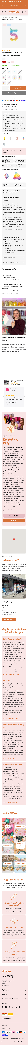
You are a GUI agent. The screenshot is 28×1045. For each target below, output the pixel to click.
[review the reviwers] (6, 393)
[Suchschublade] (22, 12)
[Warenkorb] (25, 12)
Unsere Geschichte (14, 516)
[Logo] (14, 12)
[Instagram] (10, 2)
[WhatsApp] (21, 2)
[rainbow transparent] (23, 138)
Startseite (4, 17)
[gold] (4, 138)
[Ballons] (8, 827)
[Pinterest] (14, 2)
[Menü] (2, 12)
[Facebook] (12, 2)
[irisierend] (4, 144)
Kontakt (14, 520)
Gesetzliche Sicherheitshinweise (11, 263)
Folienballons (14, 17)
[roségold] (17, 138)
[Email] (19, 2)
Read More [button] (8, 404)
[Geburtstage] (8, 864)
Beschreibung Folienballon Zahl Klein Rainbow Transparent (11, 192)
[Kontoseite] (5, 12)
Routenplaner (8, 619)
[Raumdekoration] (8, 845)
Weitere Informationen (9, 258)
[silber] (10, 138)
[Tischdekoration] (20, 827)
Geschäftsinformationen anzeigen (10, 109)
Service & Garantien (9, 269)
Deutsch (4, 1025)
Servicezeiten (20, 958)
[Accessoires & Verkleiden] (20, 845)
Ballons (8, 17)
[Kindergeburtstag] (20, 864)
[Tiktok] (16, 2)
